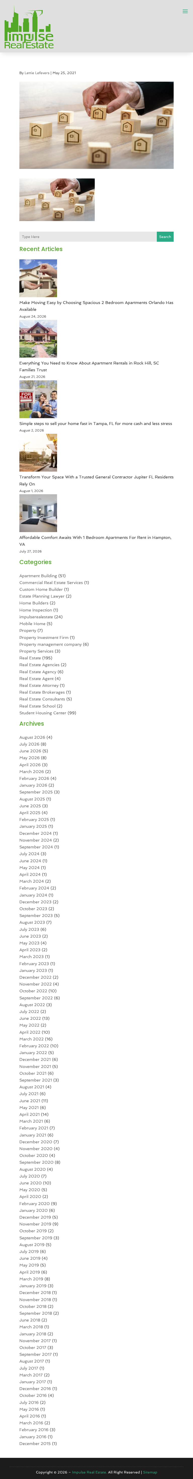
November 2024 (35, 840)
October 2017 (32, 1347)
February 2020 (34, 1203)
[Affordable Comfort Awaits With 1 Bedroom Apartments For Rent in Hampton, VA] (38, 514)
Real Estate (30, 658)
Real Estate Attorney (39, 685)
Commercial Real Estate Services (51, 582)
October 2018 (32, 1306)
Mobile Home (32, 623)
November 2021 (35, 1066)
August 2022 (32, 1004)
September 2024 (36, 847)
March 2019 (31, 1279)
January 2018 (32, 1334)
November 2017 (35, 1340)
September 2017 (35, 1354)
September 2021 (35, 1080)
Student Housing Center (42, 713)
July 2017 (28, 1368)
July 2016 (29, 1402)
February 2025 (34, 819)
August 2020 (32, 1169)
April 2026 (30, 764)
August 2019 (31, 1244)
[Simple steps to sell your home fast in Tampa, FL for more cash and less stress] (38, 400)
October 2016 (33, 1395)
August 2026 (32, 737)
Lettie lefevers (37, 73)
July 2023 (29, 929)
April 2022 (29, 1032)
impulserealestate (36, 616)
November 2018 (35, 1299)
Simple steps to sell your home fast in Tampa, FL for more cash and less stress (95, 423)
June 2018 (29, 1320)
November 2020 (36, 1148)
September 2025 (36, 792)
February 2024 (34, 888)
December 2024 (35, 833)
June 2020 (30, 1183)
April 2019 (29, 1272)
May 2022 (29, 1025)
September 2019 (35, 1238)
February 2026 (34, 778)
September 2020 (36, 1162)
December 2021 (35, 1059)
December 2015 (35, 1443)
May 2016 (29, 1409)
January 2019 (32, 1285)
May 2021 (29, 1107)
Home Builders (34, 603)
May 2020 (29, 1189)
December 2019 (35, 1217)
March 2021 (31, 1121)
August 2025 (32, 799)
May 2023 (29, 943)
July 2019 (29, 1251)
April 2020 (30, 1196)
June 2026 (30, 751)
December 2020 (35, 1141)
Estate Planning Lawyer (42, 596)
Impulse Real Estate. (89, 1472)
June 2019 (29, 1258)
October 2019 (33, 1230)
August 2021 (31, 1087)
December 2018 (35, 1292)
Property (27, 630)
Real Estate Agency (37, 671)
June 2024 (30, 860)
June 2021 (29, 1100)
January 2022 (33, 1052)
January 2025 (33, 826)
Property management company (50, 644)
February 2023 (34, 963)
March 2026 (31, 771)
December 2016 (35, 1388)
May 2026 (29, 757)
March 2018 (31, 1326)
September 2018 (35, 1313)
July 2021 (28, 1093)
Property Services (36, 651)
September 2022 (36, 998)
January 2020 (33, 1210)
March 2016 (31, 1423)
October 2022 (33, 991)
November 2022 (35, 984)
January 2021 (32, 1135)
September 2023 (36, 915)
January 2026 (33, 785)
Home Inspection (35, 610)
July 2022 (29, 1011)
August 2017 (31, 1361)
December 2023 (35, 902)
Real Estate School (37, 706)
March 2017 (31, 1375)
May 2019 (29, 1265)
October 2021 (32, 1073)
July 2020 (29, 1176)
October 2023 (33, 908)
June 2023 (30, 936)
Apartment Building (38, 575)
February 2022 (34, 1045)
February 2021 (33, 1128)
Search (165, 237)
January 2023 (33, 970)
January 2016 (32, 1436)
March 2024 (31, 881)
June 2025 (30, 806)
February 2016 (34, 1429)
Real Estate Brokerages (42, 692)
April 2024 (30, 874)
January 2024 (33, 895)
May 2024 (29, 867)
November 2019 (35, 1224)
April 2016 (29, 1416)
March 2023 (31, 956)
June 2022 (30, 1018)
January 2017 (32, 1381)
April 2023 (29, 949)
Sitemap (150, 1472)
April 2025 (29, 812)
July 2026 (29, 744)
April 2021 (29, 1114)
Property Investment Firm (44, 637)
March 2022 (31, 1039)
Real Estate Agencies (39, 664)
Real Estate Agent (36, 678)
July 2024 (29, 853)
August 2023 (32, 922)
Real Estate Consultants (42, 699)
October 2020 (33, 1155)
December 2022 (35, 977)
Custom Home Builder (41, 589)
